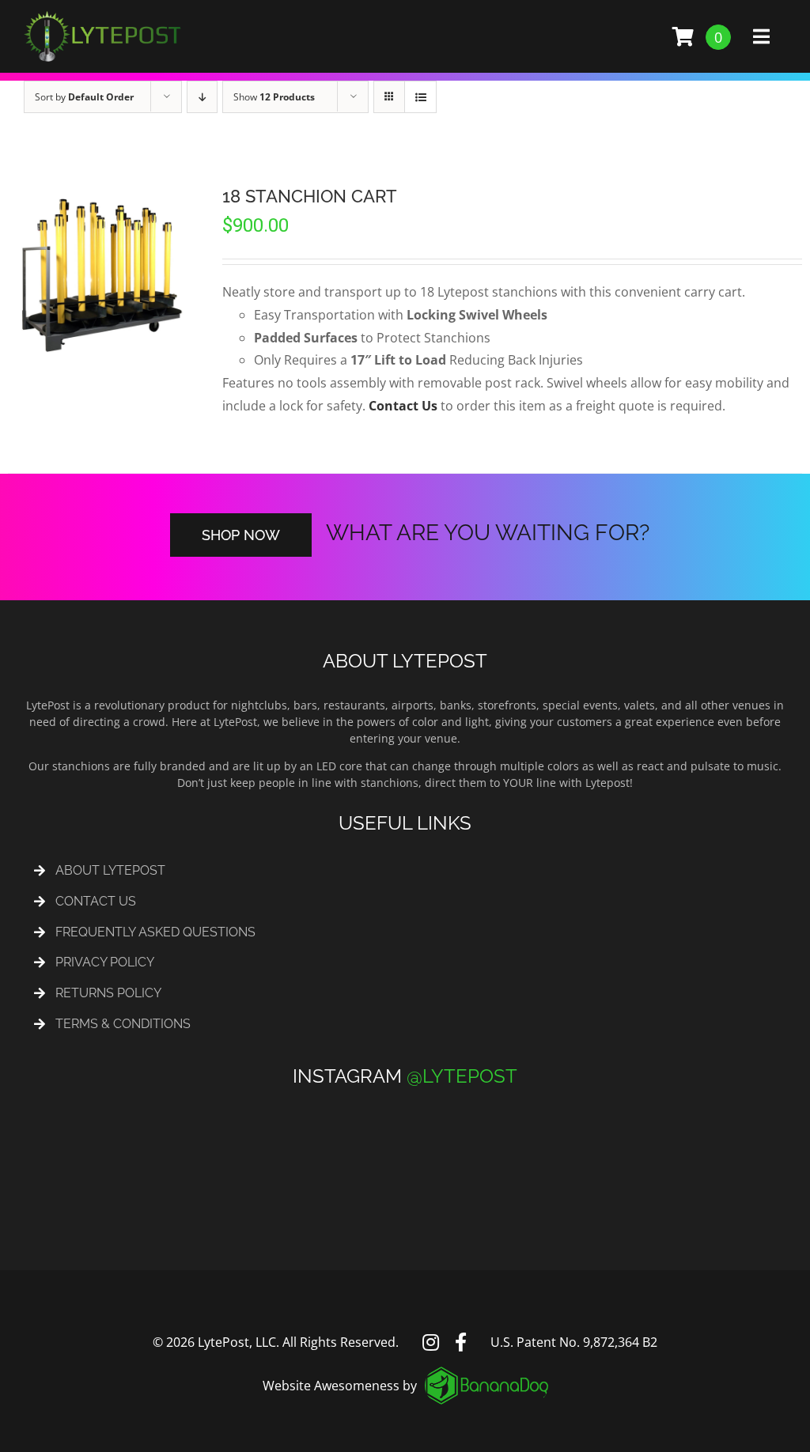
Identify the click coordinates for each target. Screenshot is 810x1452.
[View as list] (420, 96)
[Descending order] (202, 97)
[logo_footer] (486, 1373)
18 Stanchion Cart (309, 196)
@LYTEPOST (462, 1075)
